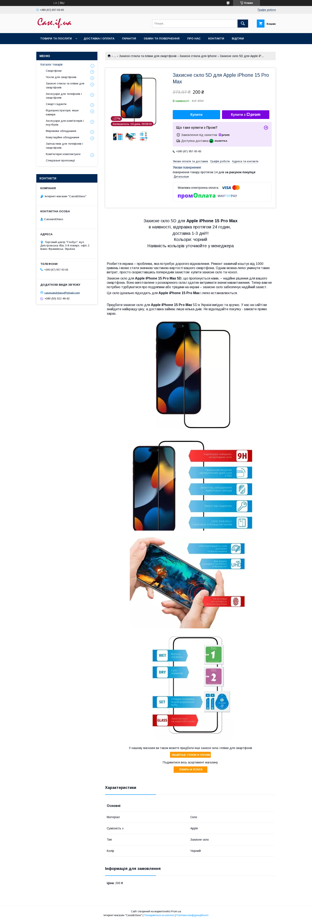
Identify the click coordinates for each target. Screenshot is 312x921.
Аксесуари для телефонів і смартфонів (64, 95)
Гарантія (129, 38)
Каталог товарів (52, 64)
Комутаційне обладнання (62, 137)
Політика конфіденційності (192, 915)
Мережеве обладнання (61, 131)
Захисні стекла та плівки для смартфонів (148, 56)
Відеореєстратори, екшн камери (62, 112)
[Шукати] (243, 24)
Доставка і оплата (99, 38)
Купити (196, 114)
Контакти (216, 38)
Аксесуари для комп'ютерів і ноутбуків (65, 122)
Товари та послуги (56, 38)
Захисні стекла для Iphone (198, 56)
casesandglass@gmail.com (62, 292)
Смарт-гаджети (56, 104)
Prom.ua (176, 911)
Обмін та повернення (162, 38)
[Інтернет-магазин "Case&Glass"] (54, 27)
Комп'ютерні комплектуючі (63, 154)
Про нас (194, 38)
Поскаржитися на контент (159, 915)
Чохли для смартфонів (61, 77)
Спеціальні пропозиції (60, 160)
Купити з (238, 114)
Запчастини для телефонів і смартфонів (64, 145)
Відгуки (238, 38)
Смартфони (54, 70)
